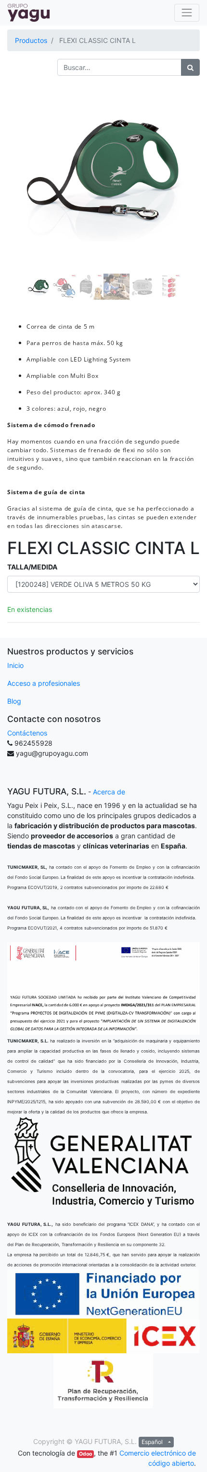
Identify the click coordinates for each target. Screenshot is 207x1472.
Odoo (85, 1454)
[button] (21, 172)
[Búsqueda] (190, 67)
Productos (31, 40)
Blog (14, 701)
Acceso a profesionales (43, 683)
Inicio (15, 665)
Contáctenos (27, 733)
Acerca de (109, 792)
